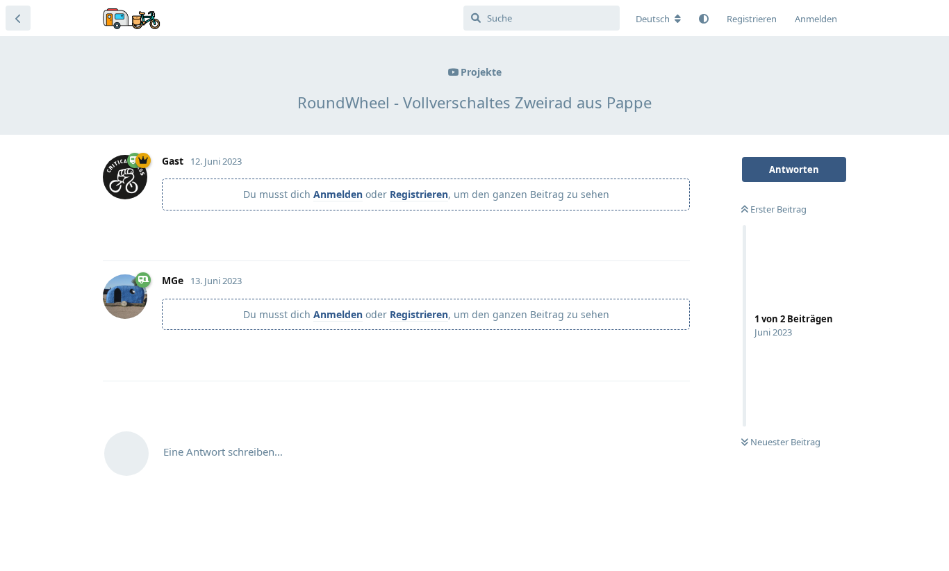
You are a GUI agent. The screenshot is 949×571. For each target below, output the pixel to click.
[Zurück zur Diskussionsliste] (18, 18)
